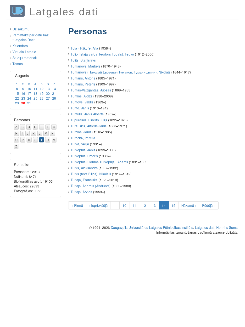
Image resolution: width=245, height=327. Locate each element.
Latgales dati (204, 227)
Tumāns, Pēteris (83, 84)
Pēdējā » (209, 205)
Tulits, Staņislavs (83, 60)
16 (23, 93)
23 (23, 98)
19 (42, 93)
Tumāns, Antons (83, 78)
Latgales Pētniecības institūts (171, 227)
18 (35, 93)
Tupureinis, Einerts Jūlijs (89, 120)
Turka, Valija (80, 143)
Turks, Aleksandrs (84, 167)
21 (54, 93)
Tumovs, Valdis (82, 102)
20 (48, 93)
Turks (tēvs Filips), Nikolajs (91, 173)
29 (17, 103)
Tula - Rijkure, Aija (84, 48)
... (115, 205)
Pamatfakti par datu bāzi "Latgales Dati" (30, 37)
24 (29, 98)
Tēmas (17, 63)
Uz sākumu (20, 29)
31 (29, 103)
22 (17, 98)
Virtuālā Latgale (24, 51)
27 (48, 98)
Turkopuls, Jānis (83, 149)
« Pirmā (77, 205)
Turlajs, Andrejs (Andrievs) (91, 185)
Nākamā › (188, 205)
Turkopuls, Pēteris (84, 155)
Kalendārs (20, 45)
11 (35, 88)
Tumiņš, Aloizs (81, 96)
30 (23, 103)
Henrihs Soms (227, 227)
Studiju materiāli (24, 57)
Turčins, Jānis (81, 132)
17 (29, 93)
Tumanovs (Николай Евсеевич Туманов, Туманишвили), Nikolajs (120, 72)
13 (48, 88)
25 (35, 98)
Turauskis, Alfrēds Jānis (88, 126)
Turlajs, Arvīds (81, 191)
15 (17, 93)
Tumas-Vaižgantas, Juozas (91, 90)
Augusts (22, 75)
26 (42, 98)
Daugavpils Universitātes (129, 227)
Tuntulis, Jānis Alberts (87, 114)
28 (54, 98)
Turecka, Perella (83, 137)
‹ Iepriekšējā (98, 205)
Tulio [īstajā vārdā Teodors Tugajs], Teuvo (102, 54)
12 (42, 88)
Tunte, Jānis (80, 108)
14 (54, 88)
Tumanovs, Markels (85, 66)
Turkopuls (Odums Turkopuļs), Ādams (99, 161)
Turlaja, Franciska (84, 179)
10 (29, 88)
